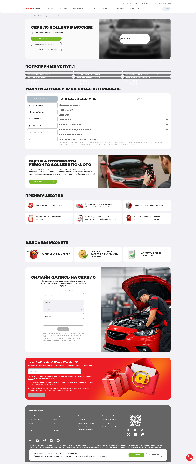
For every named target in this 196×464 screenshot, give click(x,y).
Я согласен (136, 455)
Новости (56, 430)
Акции (104, 8)
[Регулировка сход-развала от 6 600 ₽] (98, 71)
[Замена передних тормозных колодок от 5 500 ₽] (147, 71)
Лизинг (55, 427)
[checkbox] (61, 384)
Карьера (81, 416)
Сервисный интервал (70, 134)
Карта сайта (106, 423)
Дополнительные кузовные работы (78, 139)
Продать (63, 8)
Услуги (92, 8)
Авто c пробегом (35, 419)
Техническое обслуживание (77, 99)
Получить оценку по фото (43, 181)
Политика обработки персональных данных (85, 428)
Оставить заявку (46, 38)
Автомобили (33, 416)
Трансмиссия (66, 110)
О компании (119, 8)
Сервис (31, 423)
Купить (50, 8)
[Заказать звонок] (189, 457)
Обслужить (78, 8)
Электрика (65, 120)
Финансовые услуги (109, 419)
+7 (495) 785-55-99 (163, 3)
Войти (166, 8)
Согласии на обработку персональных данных (56, 390)
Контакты (134, 8)
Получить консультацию (46, 50)
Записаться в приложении (46, 44)
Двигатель (65, 115)
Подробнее (154, 455)
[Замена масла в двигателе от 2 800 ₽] (49, 71)
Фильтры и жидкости (70, 105)
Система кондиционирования (75, 130)
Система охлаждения (70, 125)
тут (76, 340)
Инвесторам (57, 416)
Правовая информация (86, 423)
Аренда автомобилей (109, 416)
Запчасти (32, 427)
